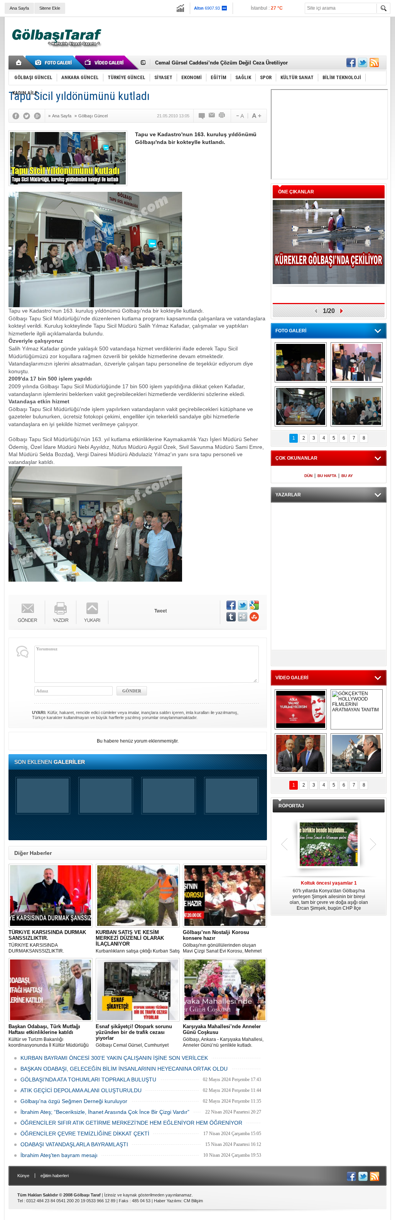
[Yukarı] (92, 612)
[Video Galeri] (105, 62)
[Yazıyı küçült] (239, 115)
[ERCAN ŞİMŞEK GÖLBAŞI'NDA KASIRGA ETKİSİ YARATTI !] (357, 753)
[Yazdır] (222, 115)
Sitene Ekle (49, 8)
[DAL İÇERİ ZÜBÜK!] (301, 753)
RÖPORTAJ (291, 806)
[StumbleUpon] (254, 616)
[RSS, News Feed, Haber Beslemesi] (374, 62)
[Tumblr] (231, 616)
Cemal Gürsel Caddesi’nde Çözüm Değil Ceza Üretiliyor (221, 63)
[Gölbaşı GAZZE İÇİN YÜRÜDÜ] (301, 362)
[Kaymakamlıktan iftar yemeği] (357, 362)
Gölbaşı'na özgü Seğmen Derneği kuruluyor (73, 1101)
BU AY (347, 476)
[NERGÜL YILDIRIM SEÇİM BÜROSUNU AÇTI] (357, 406)
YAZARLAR (288, 494)
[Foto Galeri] (55, 62)
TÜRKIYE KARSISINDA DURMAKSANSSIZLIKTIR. (47, 941)
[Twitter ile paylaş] (362, 62)
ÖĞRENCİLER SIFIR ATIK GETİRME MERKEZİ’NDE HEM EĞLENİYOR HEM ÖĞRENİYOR (131, 1123)
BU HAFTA (326, 476)
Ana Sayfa (19, 8)
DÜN (308, 476)
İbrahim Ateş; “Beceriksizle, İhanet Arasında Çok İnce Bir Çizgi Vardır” (104, 1112)
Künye (23, 1175)
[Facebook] (17, 115)
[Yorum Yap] (202, 115)
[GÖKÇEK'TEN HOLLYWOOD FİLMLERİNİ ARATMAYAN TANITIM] (357, 709)
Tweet (160, 611)
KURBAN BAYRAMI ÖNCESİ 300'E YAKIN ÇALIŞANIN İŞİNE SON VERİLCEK (114, 1058)
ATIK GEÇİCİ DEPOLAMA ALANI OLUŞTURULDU (81, 1090)
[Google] (39, 115)
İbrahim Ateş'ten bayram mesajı (59, 1155)
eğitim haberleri (55, 1175)
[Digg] (242, 616)
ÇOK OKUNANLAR (296, 458)
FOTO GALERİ (290, 330)
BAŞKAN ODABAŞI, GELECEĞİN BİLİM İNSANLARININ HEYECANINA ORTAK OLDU (124, 1069)
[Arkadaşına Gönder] (212, 115)
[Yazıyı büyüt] (256, 115)
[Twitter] (28, 115)
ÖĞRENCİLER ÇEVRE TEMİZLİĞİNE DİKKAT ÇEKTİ (84, 1133)
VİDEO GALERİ (291, 677)
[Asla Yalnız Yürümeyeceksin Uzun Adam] (301, 709)
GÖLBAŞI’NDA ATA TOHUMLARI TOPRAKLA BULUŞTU (88, 1079)
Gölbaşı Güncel (93, 115)
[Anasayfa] (19, 62)
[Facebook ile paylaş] (351, 62)
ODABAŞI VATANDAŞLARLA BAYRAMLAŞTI (74, 1144)
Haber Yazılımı (167, 1200)
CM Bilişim (193, 1200)
